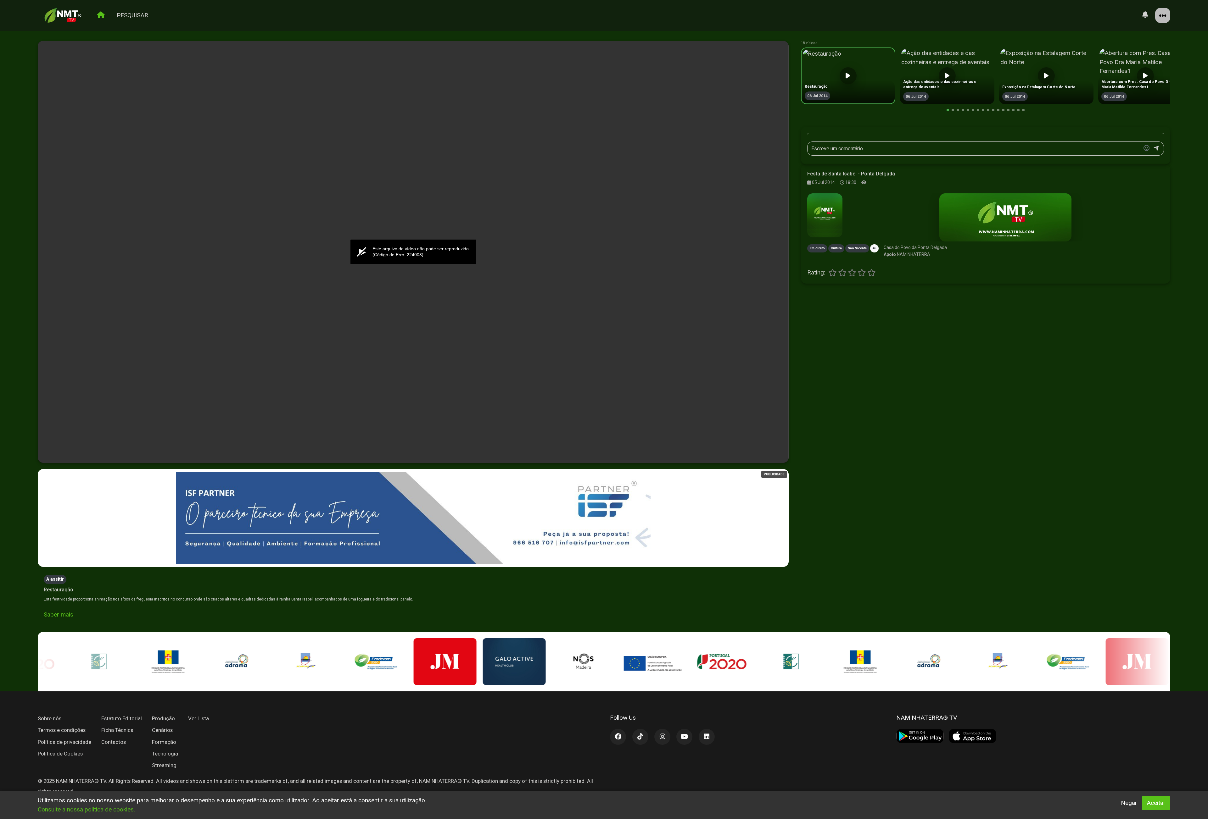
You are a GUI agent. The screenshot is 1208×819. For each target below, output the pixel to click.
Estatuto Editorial (121, 718)
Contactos (113, 742)
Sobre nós (49, 718)
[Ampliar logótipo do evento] (824, 215)
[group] (848, 75)
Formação (164, 742)
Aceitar (1156, 802)
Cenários (162, 730)
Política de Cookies (60, 753)
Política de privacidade (64, 742)
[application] (413, 252)
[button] (948, 110)
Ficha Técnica (117, 730)
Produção (163, 718)
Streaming (164, 765)
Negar (1129, 802)
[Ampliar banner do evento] (1005, 217)
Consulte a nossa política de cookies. (86, 809)
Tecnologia (165, 753)
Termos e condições (62, 730)
